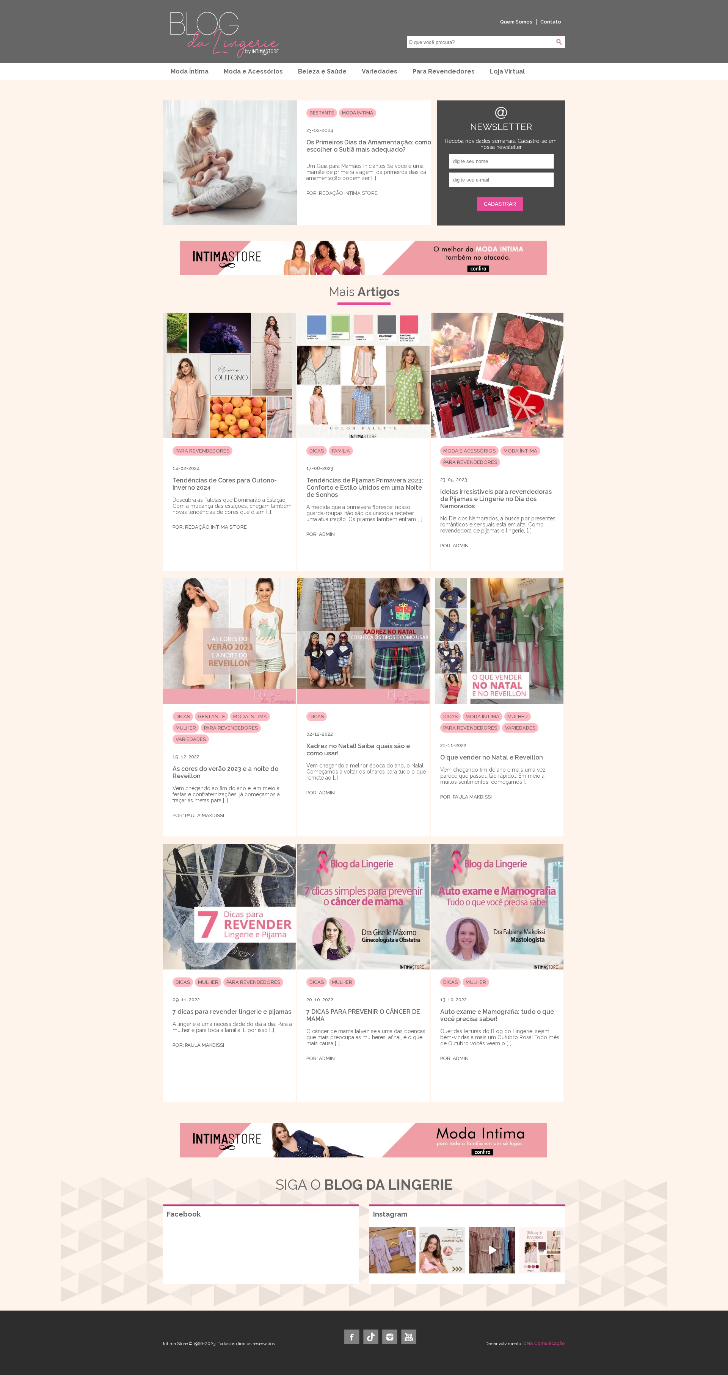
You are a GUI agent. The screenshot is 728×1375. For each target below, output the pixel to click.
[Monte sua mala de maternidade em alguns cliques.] (392, 1250)
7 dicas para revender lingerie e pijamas (232, 1011)
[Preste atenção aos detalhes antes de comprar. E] (442, 1250)
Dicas (316, 451)
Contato (550, 22)
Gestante (321, 113)
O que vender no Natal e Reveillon (491, 757)
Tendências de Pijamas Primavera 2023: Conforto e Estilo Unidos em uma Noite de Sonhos (364, 487)
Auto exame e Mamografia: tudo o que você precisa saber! (497, 1015)
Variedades (379, 71)
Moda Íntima (190, 71)
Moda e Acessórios (253, 71)
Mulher (186, 728)
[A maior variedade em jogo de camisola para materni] (492, 1250)
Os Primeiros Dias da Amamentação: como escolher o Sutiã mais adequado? (368, 146)
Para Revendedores (444, 71)
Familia (341, 451)
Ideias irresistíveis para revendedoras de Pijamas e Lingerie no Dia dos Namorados (496, 499)
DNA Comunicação (544, 1343)
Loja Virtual (507, 71)
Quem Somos (516, 22)
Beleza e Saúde (322, 71)
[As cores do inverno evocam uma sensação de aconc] (542, 1250)
